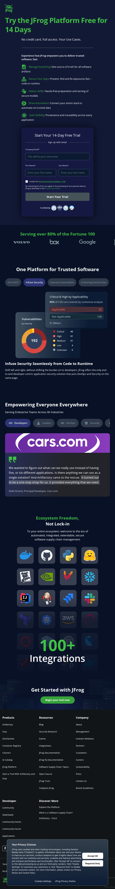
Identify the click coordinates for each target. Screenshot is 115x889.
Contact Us (81, 781)
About (79, 724)
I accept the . (47, 181)
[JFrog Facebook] (5, 848)
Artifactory (7, 724)
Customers (81, 752)
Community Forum (11, 828)
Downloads (7, 814)
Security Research (48, 731)
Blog (41, 724)
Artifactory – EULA (48, 818)
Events (42, 738)
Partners (80, 745)
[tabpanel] (57, 465)
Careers (80, 759)
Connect (6, 752)
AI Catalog (7, 759)
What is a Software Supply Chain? (56, 812)
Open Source (45, 774)
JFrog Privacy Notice (52, 188)
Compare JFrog (46, 788)
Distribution (8, 738)
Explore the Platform (49, 807)
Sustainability (83, 766)
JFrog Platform (9, 766)
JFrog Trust (44, 781)
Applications (8, 836)
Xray (4, 731)
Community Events (11, 821)
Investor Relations (85, 738)
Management (82, 731)
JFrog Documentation (49, 752)
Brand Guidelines (84, 788)
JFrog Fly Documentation (51, 759)
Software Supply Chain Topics (54, 766)
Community (8, 807)
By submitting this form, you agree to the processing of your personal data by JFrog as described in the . (55, 187)
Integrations (45, 745)
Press (78, 774)
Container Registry (11, 745)
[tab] (13, 282)
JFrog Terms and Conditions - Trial (51, 181)
